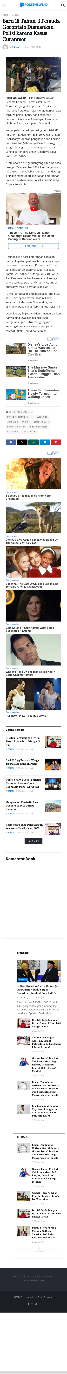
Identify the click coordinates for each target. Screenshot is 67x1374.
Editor (15, 46)
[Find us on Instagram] (32, 1304)
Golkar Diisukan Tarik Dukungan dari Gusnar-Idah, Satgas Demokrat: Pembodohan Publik (38, 989)
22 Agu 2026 (23, 768)
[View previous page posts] (36, 1249)
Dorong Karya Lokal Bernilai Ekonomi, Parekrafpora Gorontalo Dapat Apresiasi (23, 783)
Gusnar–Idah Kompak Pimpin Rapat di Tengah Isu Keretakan (46, 1196)
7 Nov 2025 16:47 (33, 46)
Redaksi (48, 1276)
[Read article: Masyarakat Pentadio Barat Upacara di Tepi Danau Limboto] (53, 806)
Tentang (26, 1276)
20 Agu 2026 (23, 791)
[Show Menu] (4, 5)
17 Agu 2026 (23, 813)
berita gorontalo (23, 412)
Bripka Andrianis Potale (20, 416)
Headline (15, 15)
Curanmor (41, 416)
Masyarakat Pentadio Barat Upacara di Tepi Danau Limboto (23, 806)
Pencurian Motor (16, 426)
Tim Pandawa (29, 431)
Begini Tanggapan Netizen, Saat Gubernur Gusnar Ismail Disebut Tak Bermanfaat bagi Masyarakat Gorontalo (45, 1088)
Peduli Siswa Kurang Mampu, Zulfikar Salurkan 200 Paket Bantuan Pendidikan (44, 1232)
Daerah (23, 979)
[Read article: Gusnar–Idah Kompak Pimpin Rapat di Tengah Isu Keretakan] (23, 1196)
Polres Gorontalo (38, 426)
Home (5, 15)
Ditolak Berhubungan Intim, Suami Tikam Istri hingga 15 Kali (23, 741)
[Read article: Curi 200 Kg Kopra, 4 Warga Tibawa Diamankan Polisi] (53, 764)
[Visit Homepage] (33, 5)
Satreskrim (13, 431)
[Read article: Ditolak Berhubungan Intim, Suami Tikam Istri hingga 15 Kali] (53, 742)
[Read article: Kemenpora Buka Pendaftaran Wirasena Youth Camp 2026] (53, 829)
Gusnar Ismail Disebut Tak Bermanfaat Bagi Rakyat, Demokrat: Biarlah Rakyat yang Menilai (45, 1065)
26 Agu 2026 (23, 749)
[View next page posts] (42, 1249)
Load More (33, 841)
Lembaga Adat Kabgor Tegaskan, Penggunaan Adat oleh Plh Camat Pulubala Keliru (45, 1111)
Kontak (36, 1276)
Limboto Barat (42, 421)
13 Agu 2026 (23, 832)
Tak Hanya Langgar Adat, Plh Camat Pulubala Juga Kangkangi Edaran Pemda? (46, 1042)
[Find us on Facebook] (28, 1304)
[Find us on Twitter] (36, 1304)
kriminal (26, 421)
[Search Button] (63, 5)
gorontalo (12, 421)
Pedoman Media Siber (33, 1280)
